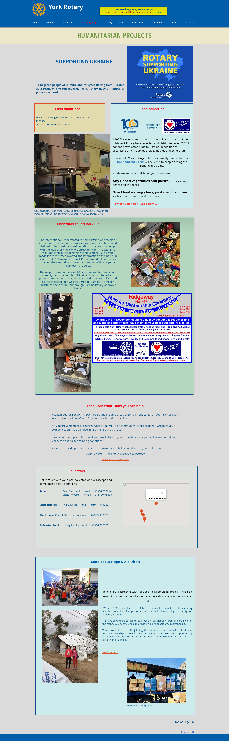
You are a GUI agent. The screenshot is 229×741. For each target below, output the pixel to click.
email (87, 491)
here (43, 124)
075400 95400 (102, 494)
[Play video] (72, 171)
